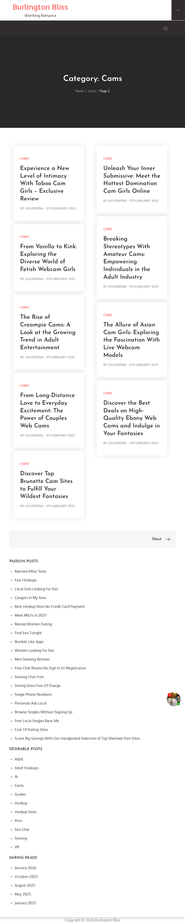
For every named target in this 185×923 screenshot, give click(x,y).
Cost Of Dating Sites (31, 729)
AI (16, 776)
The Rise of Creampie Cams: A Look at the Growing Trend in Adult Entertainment (48, 332)
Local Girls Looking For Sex (36, 589)
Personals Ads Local (30, 703)
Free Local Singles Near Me (37, 721)
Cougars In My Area (30, 597)
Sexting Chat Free (29, 677)
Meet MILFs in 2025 (30, 615)
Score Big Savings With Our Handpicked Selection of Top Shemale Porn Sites (77, 738)
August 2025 (25, 885)
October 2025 (26, 876)
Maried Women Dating (33, 624)
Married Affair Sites (30, 571)
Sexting (21, 838)
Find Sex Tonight (28, 633)
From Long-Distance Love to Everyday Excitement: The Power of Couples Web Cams (47, 411)
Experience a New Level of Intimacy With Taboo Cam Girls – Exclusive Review (44, 183)
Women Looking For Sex (34, 650)
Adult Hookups (26, 768)
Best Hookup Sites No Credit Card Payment (50, 606)
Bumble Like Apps (29, 641)
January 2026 (25, 868)
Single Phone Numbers (33, 694)
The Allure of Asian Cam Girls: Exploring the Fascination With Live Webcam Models (131, 340)
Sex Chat (22, 829)
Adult (19, 759)
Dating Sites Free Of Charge (37, 685)
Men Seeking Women (32, 659)
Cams (24, 158)
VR (17, 847)
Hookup (21, 803)
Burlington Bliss (40, 6)
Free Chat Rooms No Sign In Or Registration (50, 668)
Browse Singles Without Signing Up (43, 712)
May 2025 (23, 894)
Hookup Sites (25, 812)
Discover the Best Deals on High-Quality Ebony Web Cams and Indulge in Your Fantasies (131, 418)
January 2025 (25, 903)
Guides (20, 794)
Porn (18, 820)
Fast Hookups (26, 580)
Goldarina (34, 208)
